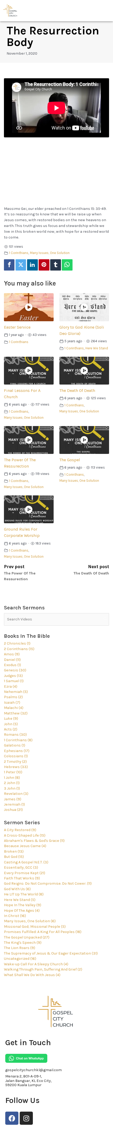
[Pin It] (44, 265)
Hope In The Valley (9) (22, 905)
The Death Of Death (77, 390)
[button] (106, 10)
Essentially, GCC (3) (21, 867)
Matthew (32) (16, 713)
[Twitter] (21, 265)
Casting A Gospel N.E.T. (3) (26, 862)
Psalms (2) (13, 697)
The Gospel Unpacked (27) (26, 937)
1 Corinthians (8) (18, 740)
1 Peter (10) (13, 772)
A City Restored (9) (20, 830)
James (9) (12, 799)
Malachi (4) (13, 708)
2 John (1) (12, 783)
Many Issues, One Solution (50, 253)
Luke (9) (11, 718)
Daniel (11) (12, 659)
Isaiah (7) (12, 702)
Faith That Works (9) (22, 878)
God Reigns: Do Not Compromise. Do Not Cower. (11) (48, 883)
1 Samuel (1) (14, 681)
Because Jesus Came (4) (25, 846)
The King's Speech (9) (23, 942)
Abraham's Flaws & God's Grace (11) (34, 840)
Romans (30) (15, 734)
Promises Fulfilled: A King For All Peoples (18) (42, 932)
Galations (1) (14, 745)
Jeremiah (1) (14, 804)
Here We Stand (96, 348)
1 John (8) (12, 777)
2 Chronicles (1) (17, 643)
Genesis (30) (15, 670)
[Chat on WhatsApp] (26, 1058)
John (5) (11, 724)
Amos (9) (12, 654)
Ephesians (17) (16, 751)
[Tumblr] (55, 265)
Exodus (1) (12, 665)
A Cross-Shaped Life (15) (24, 835)
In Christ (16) (15, 916)
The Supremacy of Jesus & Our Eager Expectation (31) (51, 953)
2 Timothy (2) (15, 761)
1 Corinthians (18, 253)
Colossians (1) (16, 756)
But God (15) (14, 856)
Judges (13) (13, 675)
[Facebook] (9, 265)
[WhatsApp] (67, 265)
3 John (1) (12, 788)
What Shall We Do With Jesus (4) (32, 975)
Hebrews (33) (16, 767)
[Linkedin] (32, 265)
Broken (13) (14, 851)
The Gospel (69, 459)
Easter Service (17, 327)
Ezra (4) (10, 686)
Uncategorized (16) (20, 958)
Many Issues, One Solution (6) (30, 921)
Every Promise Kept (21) (24, 873)
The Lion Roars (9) (19, 948)
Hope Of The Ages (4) (22, 910)
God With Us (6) (17, 889)
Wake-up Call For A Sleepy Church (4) (36, 964)
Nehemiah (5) (16, 692)
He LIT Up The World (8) (24, 894)
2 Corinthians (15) (19, 649)
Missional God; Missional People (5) (35, 926)
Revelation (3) (16, 793)
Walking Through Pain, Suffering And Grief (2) (43, 969)
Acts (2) (10, 729)
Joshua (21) (13, 809)
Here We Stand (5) (19, 900)
